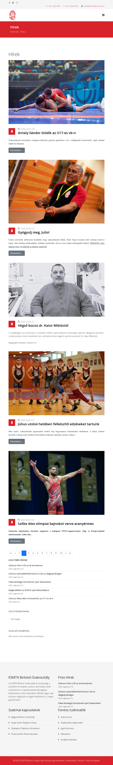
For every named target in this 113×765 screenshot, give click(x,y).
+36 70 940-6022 (71, 6)
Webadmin (65, 734)
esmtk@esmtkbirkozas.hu (94, 6)
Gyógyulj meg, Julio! (33, 232)
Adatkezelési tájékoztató (71, 722)
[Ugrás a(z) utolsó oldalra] (70, 553)
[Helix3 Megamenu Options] (103, 15)
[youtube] (13, 2)
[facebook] (9, 2)
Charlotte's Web (83, 760)
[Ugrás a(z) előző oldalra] (15, 553)
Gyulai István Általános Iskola (23, 722)
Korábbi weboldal (68, 739)
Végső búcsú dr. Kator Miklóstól (43, 325)
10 (61, 553)
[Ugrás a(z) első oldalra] (10, 553)
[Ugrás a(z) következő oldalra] (66, 553)
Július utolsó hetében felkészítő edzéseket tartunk (58, 424)
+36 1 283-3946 (54, 6)
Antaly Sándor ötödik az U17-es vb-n (47, 132)
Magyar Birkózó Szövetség (22, 717)
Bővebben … (16, 150)
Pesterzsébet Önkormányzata (24, 734)
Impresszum (66, 717)
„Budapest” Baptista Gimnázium (25, 728)
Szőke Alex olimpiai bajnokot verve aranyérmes (56, 523)
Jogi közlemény (67, 728)
